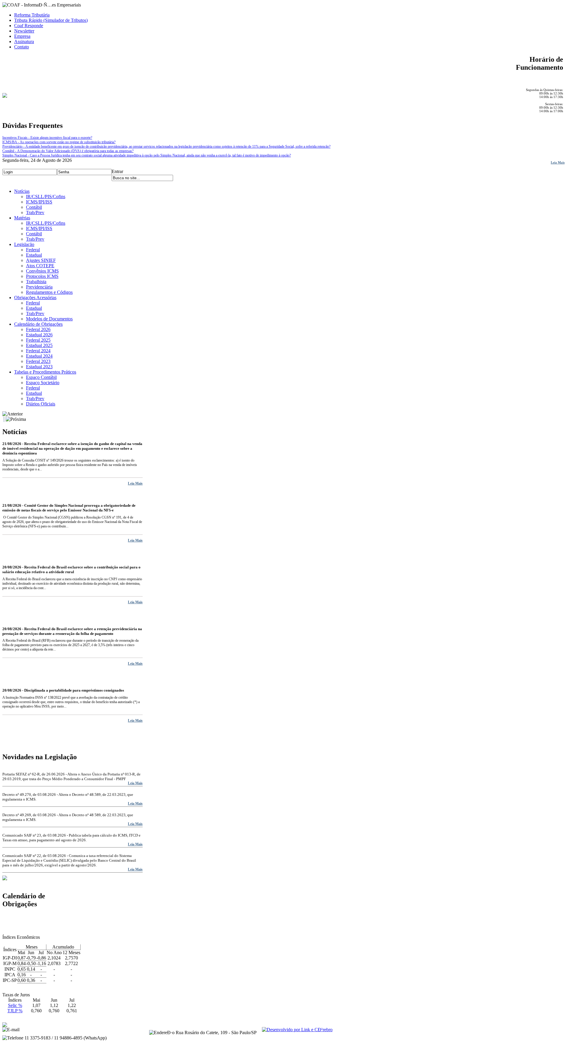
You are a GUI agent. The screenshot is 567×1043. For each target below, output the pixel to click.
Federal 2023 (38, 361)
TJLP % (14, 1010)
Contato (21, 46)
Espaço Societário (42, 382)
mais (5, 942)
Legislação (24, 244)
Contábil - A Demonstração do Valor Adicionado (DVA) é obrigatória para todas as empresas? (67, 151)
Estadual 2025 (39, 345)
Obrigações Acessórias (35, 297)
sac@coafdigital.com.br (43, 1029)
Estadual (34, 255)
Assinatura (24, 41)
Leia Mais (558, 162)
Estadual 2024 (39, 355)
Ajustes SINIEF (41, 260)
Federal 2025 (38, 340)
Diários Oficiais (40, 403)
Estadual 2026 (39, 334)
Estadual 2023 (39, 366)
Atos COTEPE (40, 265)
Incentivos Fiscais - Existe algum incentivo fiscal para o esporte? (47, 138)
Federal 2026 (38, 329)
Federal (33, 249)
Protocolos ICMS (42, 276)
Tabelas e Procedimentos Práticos (45, 371)
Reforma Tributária (32, 14)
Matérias (22, 217)
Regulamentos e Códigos (49, 292)
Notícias (22, 191)
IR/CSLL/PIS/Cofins (45, 196)
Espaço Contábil (41, 377)
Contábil (34, 207)
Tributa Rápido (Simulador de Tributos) (51, 20)
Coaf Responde (28, 25)
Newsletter (24, 30)
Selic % (15, 1005)
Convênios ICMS (42, 270)
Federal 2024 (38, 350)
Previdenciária (39, 286)
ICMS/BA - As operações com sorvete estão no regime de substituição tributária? (58, 142)
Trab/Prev (35, 212)
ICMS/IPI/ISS (39, 201)
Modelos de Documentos (49, 318)
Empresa (22, 36)
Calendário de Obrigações (38, 324)
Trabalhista (36, 281)
